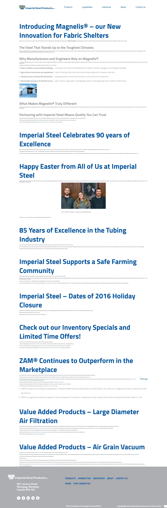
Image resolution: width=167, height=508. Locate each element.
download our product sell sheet (39, 122)
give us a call (58, 347)
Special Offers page (38, 343)
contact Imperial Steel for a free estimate (48, 386)
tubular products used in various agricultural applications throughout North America (42, 464)
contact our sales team (48, 122)
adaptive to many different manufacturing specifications (40, 432)
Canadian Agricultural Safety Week (57, 276)
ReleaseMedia (96, 506)
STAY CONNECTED (81, 483)
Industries (106, 7)
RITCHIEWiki (137, 454)
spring (61, 375)
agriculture (85, 428)
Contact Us (141, 7)
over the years (74, 153)
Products (68, 7)
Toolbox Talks (71, 283)
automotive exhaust (95, 428)
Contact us (34, 434)
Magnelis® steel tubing (56, 51)
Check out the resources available (49, 283)
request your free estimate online (50, 347)
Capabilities (87, 7)
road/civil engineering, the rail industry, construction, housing (42, 379)
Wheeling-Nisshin (57, 377)
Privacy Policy (156, 506)
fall (64, 375)
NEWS (68, 483)
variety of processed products (59, 382)
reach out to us (25, 217)
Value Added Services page (46, 345)
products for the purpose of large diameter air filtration (44, 428)
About (123, 7)
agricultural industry (39, 452)
